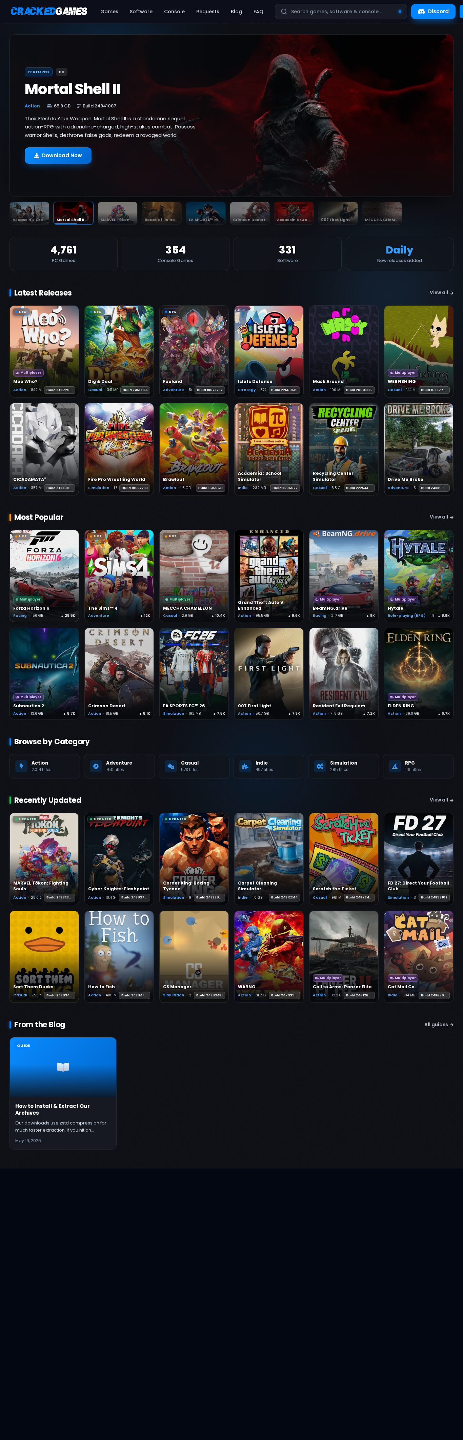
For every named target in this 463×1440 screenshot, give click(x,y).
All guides (436, 1024)
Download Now (62, 158)
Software (141, 11)
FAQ (258, 11)
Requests (207, 11)
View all (439, 292)
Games (109, 11)
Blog (236, 11)
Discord (438, 11)
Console (174, 11)
